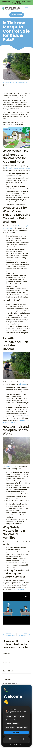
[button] (26, 8)
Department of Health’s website (16, 421)
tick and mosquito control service (18, 168)
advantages (23, 384)
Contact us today (17, 589)
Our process (7, 466)
